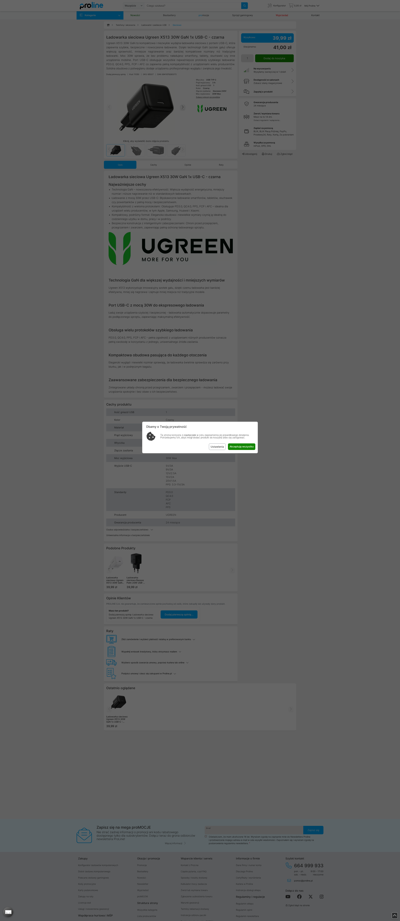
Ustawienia (217, 446)
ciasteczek (190, 435)
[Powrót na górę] (395, 916)
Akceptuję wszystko (242, 446)
